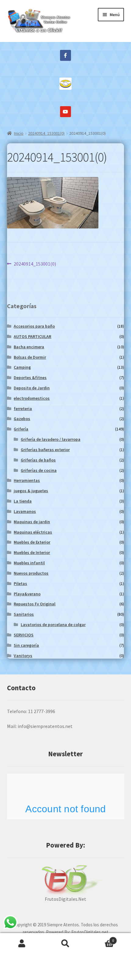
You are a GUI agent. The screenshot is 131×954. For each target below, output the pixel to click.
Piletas (20, 583)
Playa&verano (27, 594)
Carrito (100, 938)
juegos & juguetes (31, 490)
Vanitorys (23, 655)
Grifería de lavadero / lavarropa (50, 439)
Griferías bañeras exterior (45, 449)
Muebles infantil (29, 563)
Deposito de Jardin (32, 388)
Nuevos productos (31, 573)
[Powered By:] (65, 880)
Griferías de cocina (39, 470)
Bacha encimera (29, 347)
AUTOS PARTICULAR (32, 336)
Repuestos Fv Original (34, 604)
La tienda (23, 501)
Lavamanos (25, 511)
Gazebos (22, 418)
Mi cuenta (22, 943)
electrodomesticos (32, 398)
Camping (22, 367)
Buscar (65, 943)
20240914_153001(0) (46, 133)
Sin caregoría (26, 645)
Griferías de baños (38, 460)
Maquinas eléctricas (33, 532)
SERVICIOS (24, 635)
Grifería (21, 429)
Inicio (18, 133)
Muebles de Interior (32, 552)
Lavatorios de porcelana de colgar (53, 624)
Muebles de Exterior (32, 542)
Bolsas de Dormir (30, 357)
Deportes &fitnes (30, 377)
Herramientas (27, 480)
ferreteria (23, 408)
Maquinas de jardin (32, 521)
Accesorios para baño (34, 326)
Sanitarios (24, 614)
